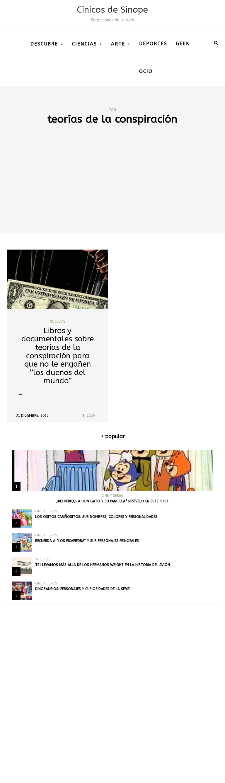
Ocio (146, 71)
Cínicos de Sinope (112, 9)
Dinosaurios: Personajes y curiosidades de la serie (82, 589)
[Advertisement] (112, 189)
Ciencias (84, 44)
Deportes (153, 43)
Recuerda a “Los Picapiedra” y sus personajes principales (87, 541)
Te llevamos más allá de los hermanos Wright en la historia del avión (102, 565)
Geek (183, 43)
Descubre (44, 44)
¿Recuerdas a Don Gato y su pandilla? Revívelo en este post (112, 501)
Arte (118, 44)
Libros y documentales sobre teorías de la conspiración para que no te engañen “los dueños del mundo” (57, 356)
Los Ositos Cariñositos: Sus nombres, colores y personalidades (96, 517)
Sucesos (57, 321)
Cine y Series (113, 495)
